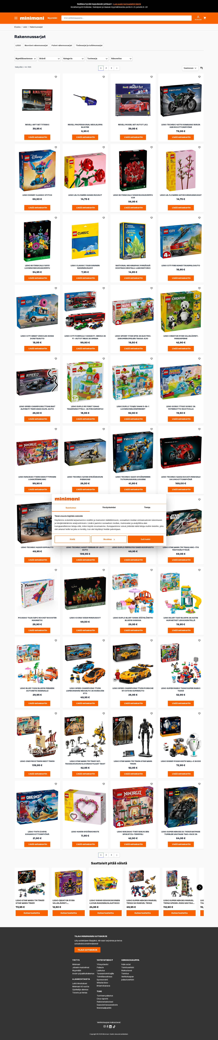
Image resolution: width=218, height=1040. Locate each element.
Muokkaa (107, 539)
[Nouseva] (201, 68)
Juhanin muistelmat (80, 967)
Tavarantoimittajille (105, 973)
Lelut (25, 27)
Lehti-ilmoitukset (79, 983)
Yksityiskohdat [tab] (109, 507)
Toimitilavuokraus (104, 977)
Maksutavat (126, 970)
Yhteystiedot (102, 964)
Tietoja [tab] (147, 507)
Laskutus (101, 970)
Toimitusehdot (127, 967)
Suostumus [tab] (71, 508)
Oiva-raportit (102, 999)
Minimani (76, 964)
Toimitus (125, 973)
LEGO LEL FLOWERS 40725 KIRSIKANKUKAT (181, 195)
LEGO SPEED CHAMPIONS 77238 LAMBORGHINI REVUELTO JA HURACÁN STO (85, 690)
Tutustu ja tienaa (79, 993)
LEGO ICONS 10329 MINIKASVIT (85, 618)
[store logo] (32, 18)
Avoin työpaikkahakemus (83, 973)
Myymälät (76, 970)
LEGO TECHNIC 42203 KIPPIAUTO (37, 547)
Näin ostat (126, 964)
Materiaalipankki (104, 1008)
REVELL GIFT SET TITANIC (37, 124)
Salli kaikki (145, 539)
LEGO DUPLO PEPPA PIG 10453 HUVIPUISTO (133, 547)
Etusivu (17, 27)
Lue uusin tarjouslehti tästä (127, 4)
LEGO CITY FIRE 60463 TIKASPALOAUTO (180, 265)
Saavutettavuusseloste (107, 1005)
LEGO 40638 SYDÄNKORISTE (85, 832)
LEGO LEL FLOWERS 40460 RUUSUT (85, 195)
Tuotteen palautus (105, 996)
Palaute (100, 967)
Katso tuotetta (32, 913)
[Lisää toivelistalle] (56, 77)
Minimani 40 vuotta (80, 986)
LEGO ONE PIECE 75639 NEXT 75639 (37, 761)
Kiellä (72, 539)
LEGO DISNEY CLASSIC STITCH (37, 195)
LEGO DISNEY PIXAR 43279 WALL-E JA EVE (181, 761)
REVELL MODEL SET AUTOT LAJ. (133, 124)
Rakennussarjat (36, 27)
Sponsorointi (102, 980)
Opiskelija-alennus (80, 989)
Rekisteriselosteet (105, 1002)
